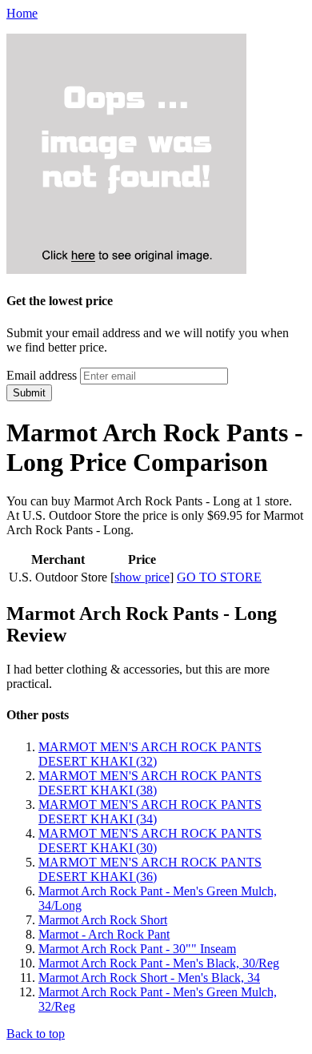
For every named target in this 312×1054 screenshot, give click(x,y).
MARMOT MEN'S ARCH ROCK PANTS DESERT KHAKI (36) (150, 869)
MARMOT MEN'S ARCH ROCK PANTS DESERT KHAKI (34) (150, 812)
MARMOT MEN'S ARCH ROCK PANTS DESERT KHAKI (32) (150, 754)
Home (22, 13)
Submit (29, 393)
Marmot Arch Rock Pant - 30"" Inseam (137, 948)
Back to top (35, 1033)
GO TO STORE (219, 577)
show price (142, 577)
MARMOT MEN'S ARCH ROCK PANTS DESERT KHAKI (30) (150, 841)
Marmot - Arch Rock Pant (104, 934)
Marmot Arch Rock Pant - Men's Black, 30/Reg (158, 963)
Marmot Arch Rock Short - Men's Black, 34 (149, 977)
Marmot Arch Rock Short (102, 920)
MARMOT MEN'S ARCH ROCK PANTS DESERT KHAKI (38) (150, 783)
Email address (41, 375)
